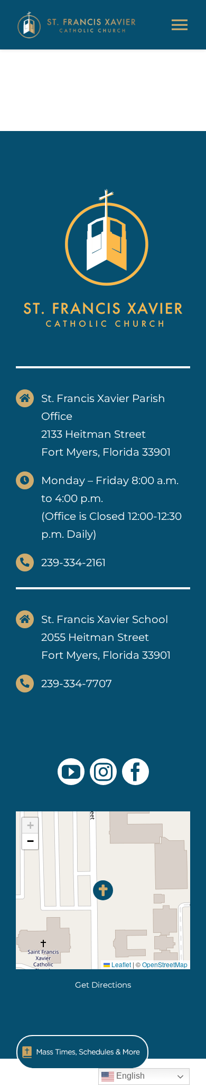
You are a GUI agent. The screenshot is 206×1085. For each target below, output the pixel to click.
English (129, 1075)
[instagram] (103, 771)
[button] (103, 890)
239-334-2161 (73, 562)
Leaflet (120, 964)
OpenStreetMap (165, 964)
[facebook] (135, 771)
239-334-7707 (76, 683)
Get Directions (103, 985)
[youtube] (71, 771)
